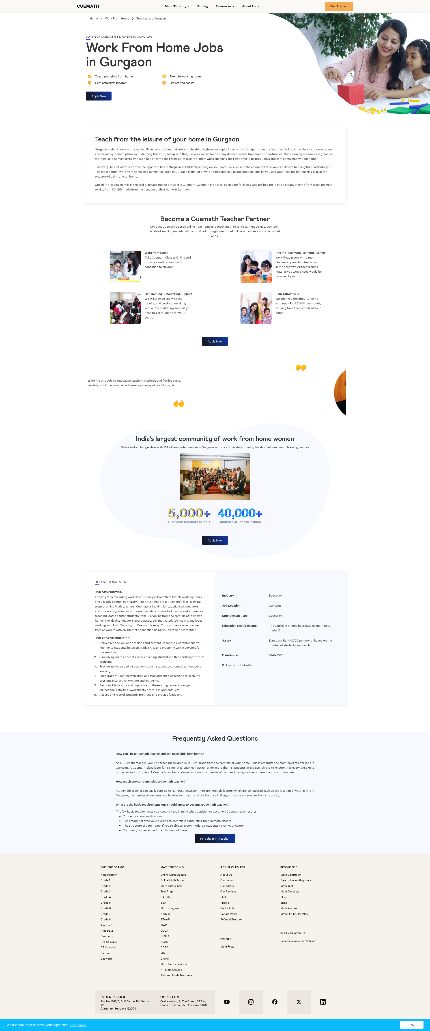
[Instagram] (251, 1002)
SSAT (164, 903)
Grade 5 (106, 903)
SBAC (164, 942)
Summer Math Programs (176, 975)
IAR (163, 953)
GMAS (165, 958)
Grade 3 (106, 891)
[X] (299, 1002)
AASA (164, 947)
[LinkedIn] (323, 1002)
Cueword (106, 958)
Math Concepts (289, 891)
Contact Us (227, 908)
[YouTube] (227, 1002)
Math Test (286, 886)
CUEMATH (88, 6)
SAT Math (167, 897)
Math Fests (227, 946)
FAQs (223, 897)
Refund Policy (229, 914)
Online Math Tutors (173, 880)
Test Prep (167, 891)
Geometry (107, 936)
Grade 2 (106, 886)
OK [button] (411, 1025)
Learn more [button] (78, 1025)
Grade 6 (106, 908)
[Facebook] (275, 1002)
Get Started (339, 6)
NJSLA (165, 936)
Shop (283, 903)
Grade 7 (106, 914)
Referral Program (231, 919)
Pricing (202, 6)
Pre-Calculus (109, 942)
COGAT (165, 931)
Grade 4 (106, 897)
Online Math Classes (173, 875)
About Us (226, 875)
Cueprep (106, 953)
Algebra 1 (106, 925)
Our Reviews (228, 891)
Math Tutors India (172, 886)
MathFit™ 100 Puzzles (294, 914)
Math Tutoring (176, 6)
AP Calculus (108, 947)
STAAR (165, 919)
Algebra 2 (107, 931)
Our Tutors (227, 886)
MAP (164, 925)
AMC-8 (165, 914)
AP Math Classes (171, 970)
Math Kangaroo (170, 908)
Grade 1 (105, 880)
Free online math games (295, 880)
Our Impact (227, 880)
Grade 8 (106, 919)
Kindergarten (109, 875)
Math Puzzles (288, 908)
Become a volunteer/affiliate (298, 941)
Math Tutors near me (174, 964)
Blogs (283, 897)
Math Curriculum (290, 875)
